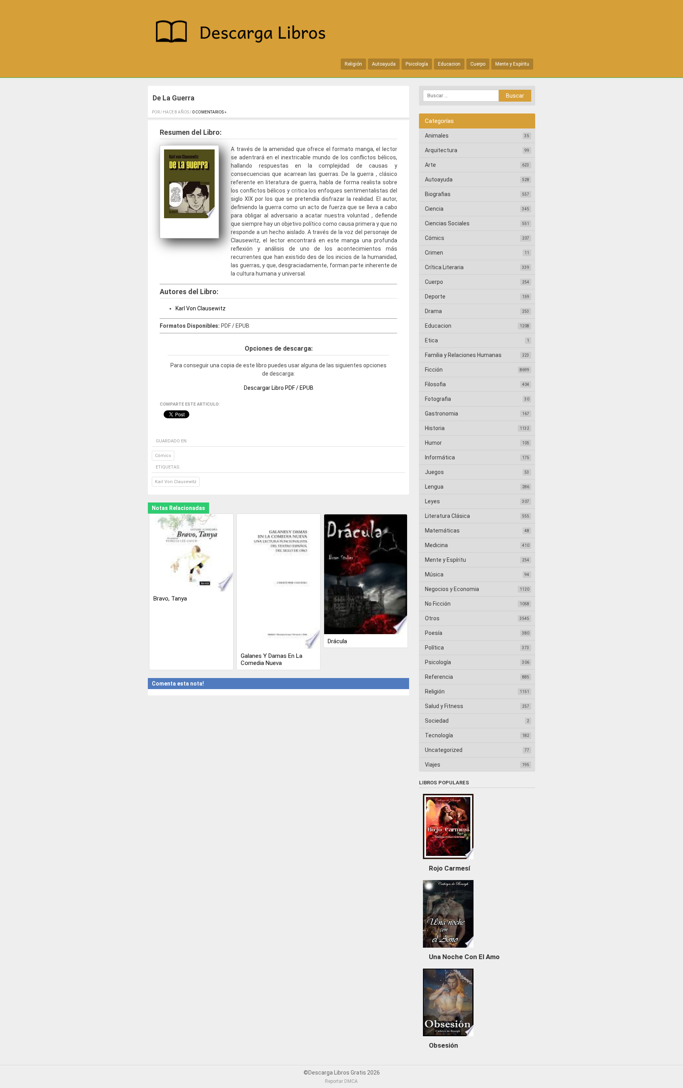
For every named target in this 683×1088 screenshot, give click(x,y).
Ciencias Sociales (447, 223)
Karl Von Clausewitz (200, 308)
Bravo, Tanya (170, 598)
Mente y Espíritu (512, 64)
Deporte (435, 296)
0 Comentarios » (209, 112)
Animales (437, 135)
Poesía (433, 633)
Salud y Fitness (444, 706)
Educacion (449, 64)
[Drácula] (366, 575)
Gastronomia (441, 413)
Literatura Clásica (447, 516)
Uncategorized (443, 750)
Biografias (438, 194)
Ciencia (434, 209)
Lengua (434, 487)
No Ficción (438, 604)
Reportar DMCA (341, 1081)
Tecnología (439, 735)
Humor (433, 443)
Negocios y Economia (452, 589)
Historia (435, 428)
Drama (433, 311)
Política (434, 647)
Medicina (436, 545)
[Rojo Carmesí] (448, 861)
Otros (432, 618)
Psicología (417, 64)
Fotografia (438, 399)
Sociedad (437, 721)
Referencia (439, 677)
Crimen (434, 252)
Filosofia (435, 384)
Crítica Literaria (444, 267)
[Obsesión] (448, 1038)
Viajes (432, 764)
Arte (430, 165)
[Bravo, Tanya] (191, 553)
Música (434, 574)
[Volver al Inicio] (245, 33)
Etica (431, 340)
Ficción (434, 369)
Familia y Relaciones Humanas (463, 355)
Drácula (337, 641)
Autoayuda (384, 64)
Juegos (434, 472)
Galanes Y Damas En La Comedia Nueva (271, 659)
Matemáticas (442, 530)
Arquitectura (441, 150)
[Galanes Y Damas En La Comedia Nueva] (279, 582)
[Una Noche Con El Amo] (448, 949)
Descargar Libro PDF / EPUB (278, 388)
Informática (440, 457)
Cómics (163, 455)
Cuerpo (477, 64)
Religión (353, 64)
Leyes (432, 501)
